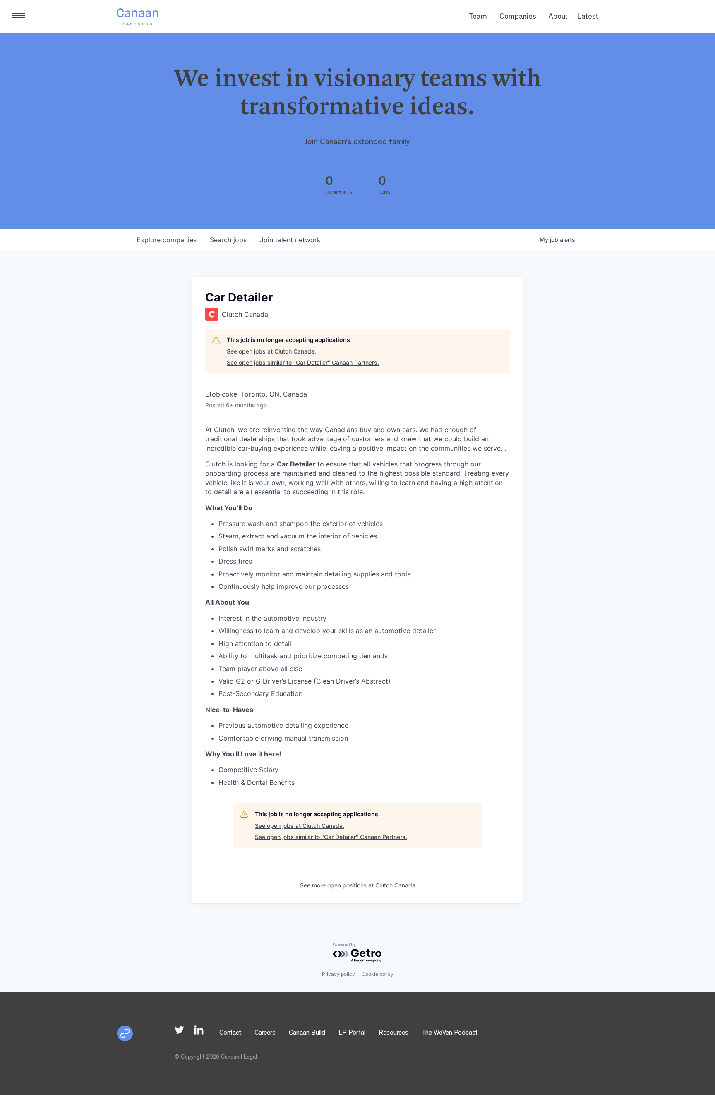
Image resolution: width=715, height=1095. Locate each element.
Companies (517, 17)
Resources (393, 1033)
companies (167, 240)
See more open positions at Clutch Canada (357, 885)
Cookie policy (377, 974)
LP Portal (351, 1033)
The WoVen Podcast (449, 1033)
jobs (228, 240)
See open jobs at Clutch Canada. (271, 351)
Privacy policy (338, 974)
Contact (230, 1033)
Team (478, 17)
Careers (265, 1033)
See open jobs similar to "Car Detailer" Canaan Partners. (303, 362)
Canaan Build (307, 1033)
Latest (588, 17)
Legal (250, 1057)
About (558, 17)
